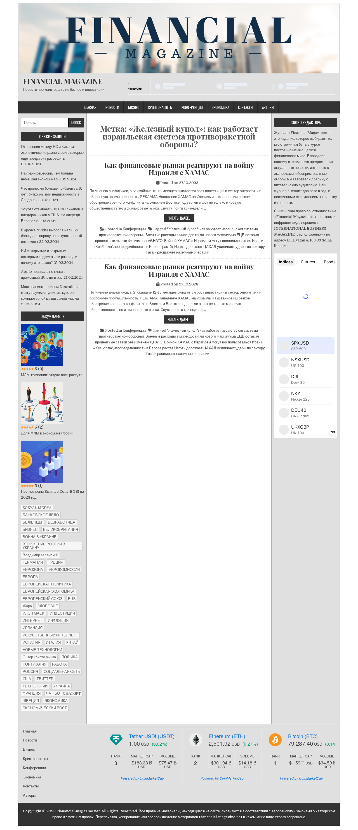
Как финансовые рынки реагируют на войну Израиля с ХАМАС (179, 168)
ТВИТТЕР (45, 679)
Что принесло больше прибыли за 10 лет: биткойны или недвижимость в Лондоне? (52, 194)
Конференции (192, 107)
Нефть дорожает (188, 247)
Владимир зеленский (40, 555)
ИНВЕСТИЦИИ (62, 613)
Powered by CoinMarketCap (142, 778)
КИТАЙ (72, 642)
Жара (27, 606)
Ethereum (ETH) (227, 736)
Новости (112, 107)
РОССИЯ (30, 671)
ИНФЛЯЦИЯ (58, 621)
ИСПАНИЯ (31, 642)
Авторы (268, 107)
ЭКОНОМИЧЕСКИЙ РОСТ (45, 708)
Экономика (220, 107)
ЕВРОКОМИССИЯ (64, 570)
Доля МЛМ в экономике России (47, 433)
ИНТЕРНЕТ (32, 621)
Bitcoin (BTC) (303, 736)
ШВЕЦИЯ (31, 701)
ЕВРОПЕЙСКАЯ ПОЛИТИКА (47, 584)
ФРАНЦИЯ (32, 693)
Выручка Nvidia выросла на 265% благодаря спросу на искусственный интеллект (51, 236)
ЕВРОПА (30, 577)
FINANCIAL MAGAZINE (63, 81)
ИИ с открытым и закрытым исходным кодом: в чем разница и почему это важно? (49, 257)
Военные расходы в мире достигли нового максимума (190, 235)
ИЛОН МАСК (33, 613)
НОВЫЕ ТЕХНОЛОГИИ (42, 650)
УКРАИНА (61, 686)
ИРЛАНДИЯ (33, 628)
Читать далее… (181, 218)
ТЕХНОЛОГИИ (35, 686)
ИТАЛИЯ (53, 642)
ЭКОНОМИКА (56, 701)
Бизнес (133, 107)
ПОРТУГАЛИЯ (34, 664)
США (27, 679)
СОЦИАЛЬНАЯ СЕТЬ (62, 671)
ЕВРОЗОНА (33, 570)
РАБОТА (59, 664)
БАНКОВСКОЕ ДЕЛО (41, 515)
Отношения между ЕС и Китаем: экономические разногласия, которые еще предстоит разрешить (52, 153)
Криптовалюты (160, 107)
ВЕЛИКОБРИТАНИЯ (60, 529)
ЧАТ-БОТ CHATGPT (63, 693)
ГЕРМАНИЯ (33, 562)
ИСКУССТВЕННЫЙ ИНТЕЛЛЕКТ (50, 635)
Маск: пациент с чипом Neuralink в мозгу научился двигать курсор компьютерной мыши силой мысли (51, 293)
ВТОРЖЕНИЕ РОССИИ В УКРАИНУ (44, 546)
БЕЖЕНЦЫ (32, 522)
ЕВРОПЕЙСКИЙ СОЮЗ (42, 599)
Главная (90, 107)
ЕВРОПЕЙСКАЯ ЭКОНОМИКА (48, 591)
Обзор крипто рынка (39, 657)
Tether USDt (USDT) (152, 736)
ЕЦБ (72, 599)
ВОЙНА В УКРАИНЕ (39, 537)
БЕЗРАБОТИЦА (61, 522)
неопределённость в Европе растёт (143, 247)
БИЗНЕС (30, 529)
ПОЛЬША (70, 657)
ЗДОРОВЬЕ (47, 606)
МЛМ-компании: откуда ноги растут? (51, 375)
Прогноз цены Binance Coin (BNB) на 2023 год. (52, 494)
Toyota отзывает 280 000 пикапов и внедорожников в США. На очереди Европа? (52, 215)
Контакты (245, 107)
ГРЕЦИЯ (55, 562)
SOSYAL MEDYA (37, 508)
